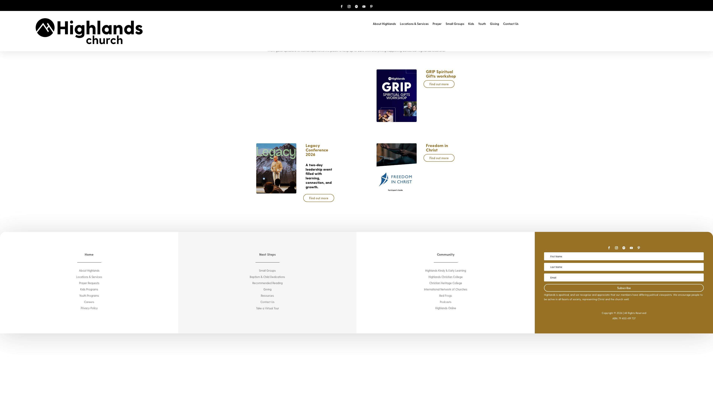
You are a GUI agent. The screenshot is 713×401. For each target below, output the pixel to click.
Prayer (437, 23)
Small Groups (455, 23)
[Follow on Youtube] (364, 6)
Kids (471, 23)
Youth (482, 23)
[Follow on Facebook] (342, 6)
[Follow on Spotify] (356, 6)
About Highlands (384, 23)
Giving (494, 23)
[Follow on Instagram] (349, 6)
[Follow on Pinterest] (371, 6)
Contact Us (510, 23)
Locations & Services (414, 23)
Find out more (439, 84)
